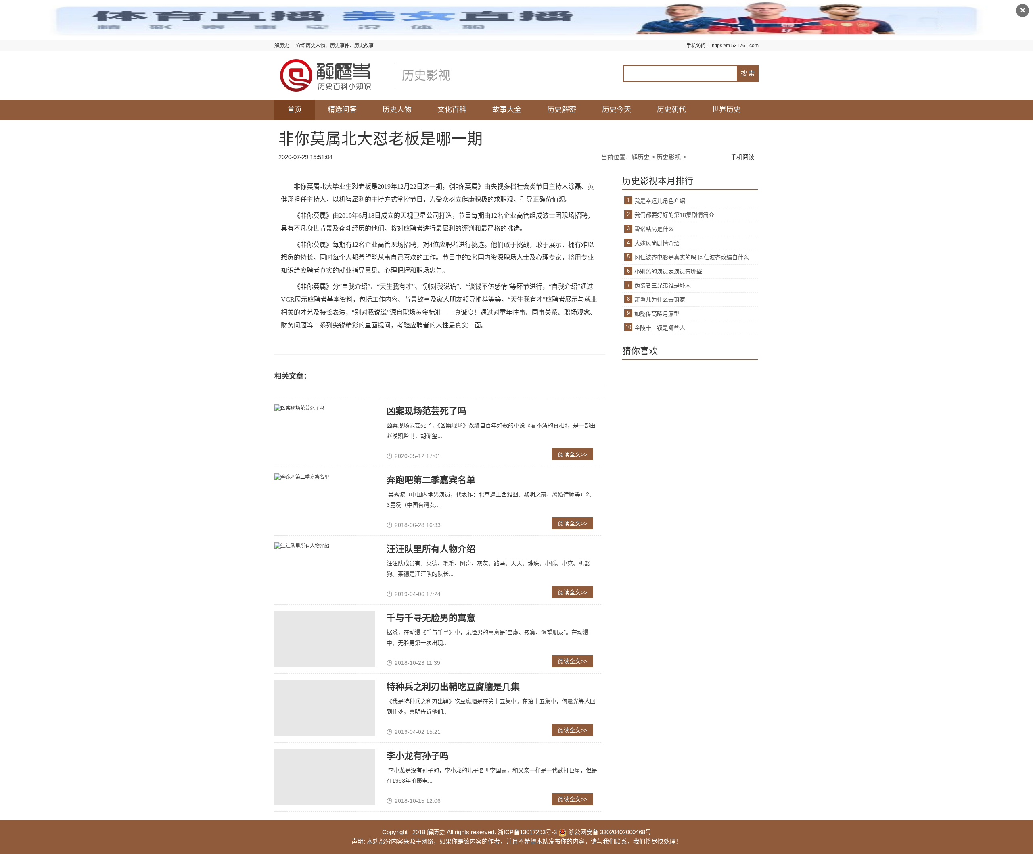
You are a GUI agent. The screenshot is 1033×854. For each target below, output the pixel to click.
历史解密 (561, 110)
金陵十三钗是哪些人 (659, 328)
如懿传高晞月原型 (657, 313)
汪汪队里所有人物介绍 (431, 549)
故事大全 (506, 110)
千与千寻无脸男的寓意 (431, 618)
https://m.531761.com (735, 45)
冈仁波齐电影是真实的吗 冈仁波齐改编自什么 (691, 257)
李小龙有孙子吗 (418, 756)
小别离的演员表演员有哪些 (668, 271)
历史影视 (669, 157)
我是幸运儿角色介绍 (659, 201)
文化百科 (451, 110)
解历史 (641, 157)
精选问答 (342, 110)
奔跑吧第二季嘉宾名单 (431, 480)
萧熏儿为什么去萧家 (659, 299)
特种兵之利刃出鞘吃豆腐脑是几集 (453, 687)
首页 (294, 110)
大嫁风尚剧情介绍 (657, 243)
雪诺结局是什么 (654, 229)
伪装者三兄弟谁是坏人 (662, 285)
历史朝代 (671, 110)
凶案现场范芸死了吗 (426, 411)
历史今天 (616, 110)
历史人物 (397, 110)
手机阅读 (742, 157)
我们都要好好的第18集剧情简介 (674, 215)
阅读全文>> (572, 454)
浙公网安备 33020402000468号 (609, 832)
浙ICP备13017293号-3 (527, 832)
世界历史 (726, 110)
